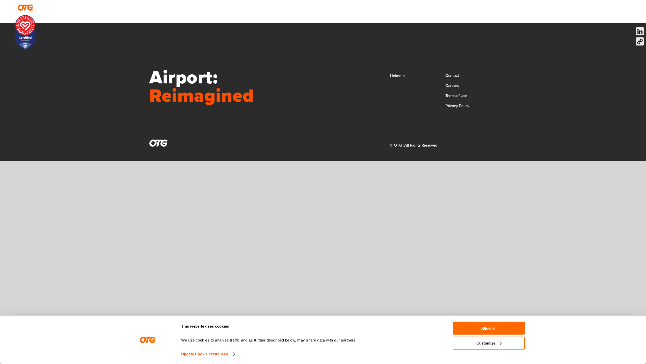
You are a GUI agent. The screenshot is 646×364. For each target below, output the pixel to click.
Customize (485, 343)
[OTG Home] (25, 7)
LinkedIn (397, 76)
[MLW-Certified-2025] (25, 17)
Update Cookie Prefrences (204, 354)
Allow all (488, 328)
